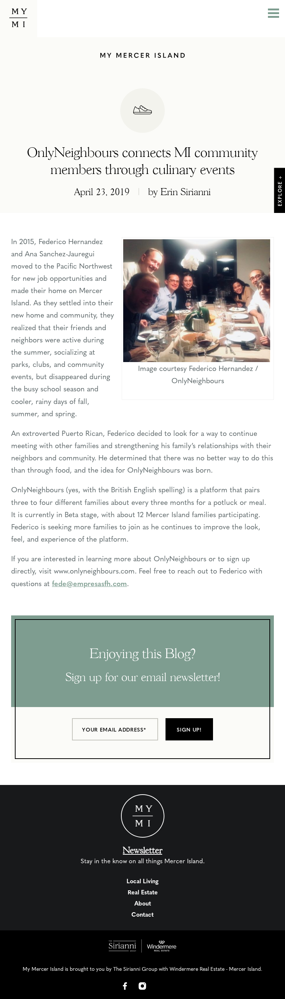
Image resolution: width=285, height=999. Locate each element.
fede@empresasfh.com (89, 583)
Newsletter (142, 850)
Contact (142, 914)
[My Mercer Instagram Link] (142, 986)
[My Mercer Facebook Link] (125, 986)
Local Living (142, 881)
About (142, 903)
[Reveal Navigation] (273, 14)
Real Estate (143, 892)
